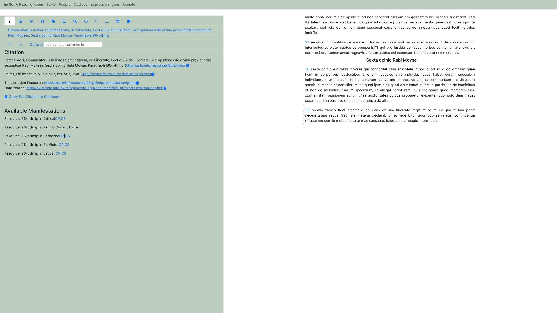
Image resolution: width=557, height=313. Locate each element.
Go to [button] (35, 44)
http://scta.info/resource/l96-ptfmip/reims (116, 74)
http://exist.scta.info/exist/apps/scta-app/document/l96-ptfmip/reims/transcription (94, 88)
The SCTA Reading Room (22, 4)
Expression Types (105, 4)
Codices (80, 4)
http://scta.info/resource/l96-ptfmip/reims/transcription (90, 82)
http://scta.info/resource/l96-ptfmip (155, 65)
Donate (129, 4)
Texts (51, 4)
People (64, 4)
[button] (9, 20)
